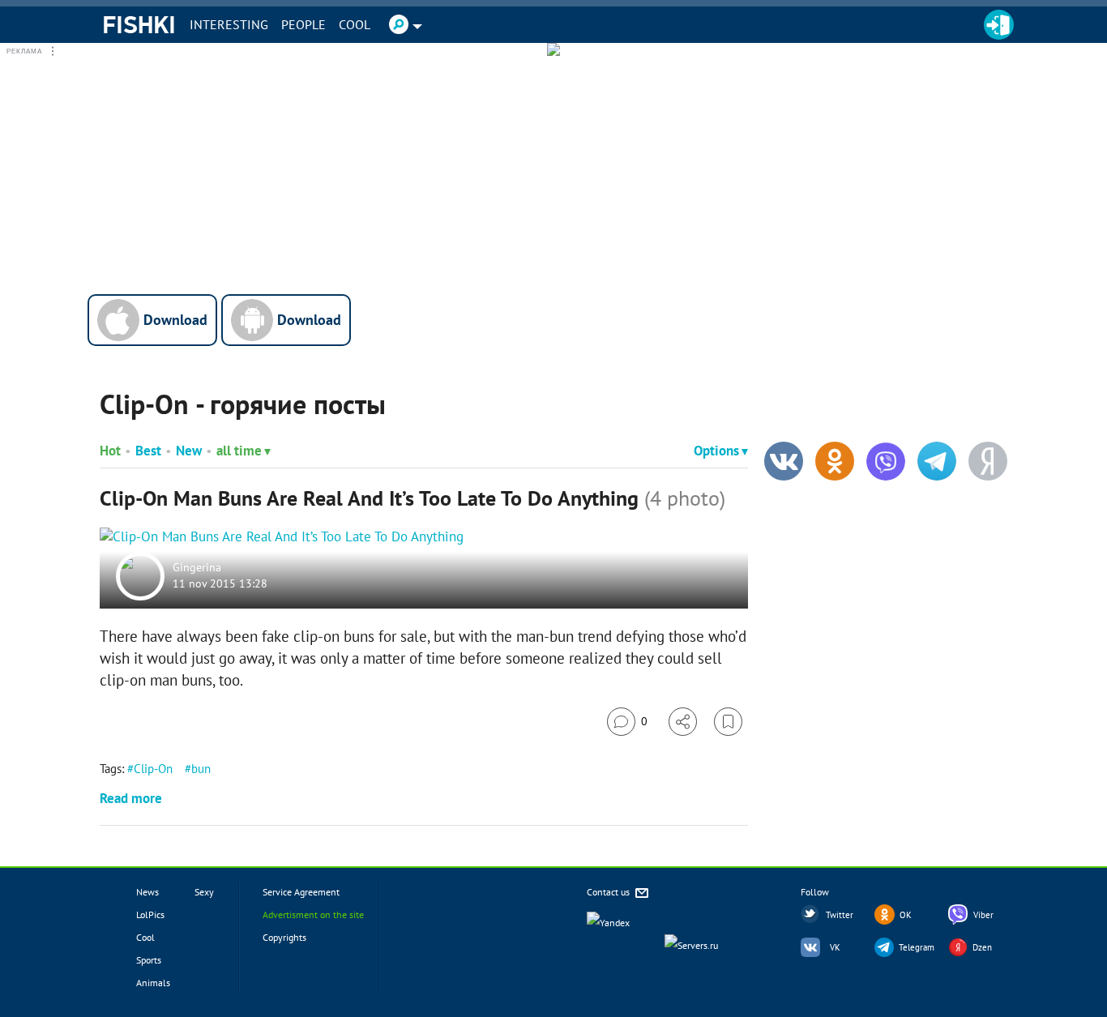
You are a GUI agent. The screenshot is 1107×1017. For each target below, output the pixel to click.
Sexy (204, 892)
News (147, 892)
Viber (983, 915)
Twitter (839, 915)
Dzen (982, 947)
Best (148, 450)
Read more (131, 798)
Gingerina (197, 568)
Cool (354, 24)
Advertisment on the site (313, 914)
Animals (153, 982)
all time (239, 450)
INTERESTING (229, 24)
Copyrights (284, 937)
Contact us (609, 892)
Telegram (916, 947)
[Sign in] (999, 25)
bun (201, 768)
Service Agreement (301, 892)
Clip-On (153, 768)
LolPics (150, 914)
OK (906, 915)
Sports (148, 960)
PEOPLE (303, 24)
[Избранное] (728, 721)
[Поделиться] (683, 721)
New (189, 450)
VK (835, 947)
